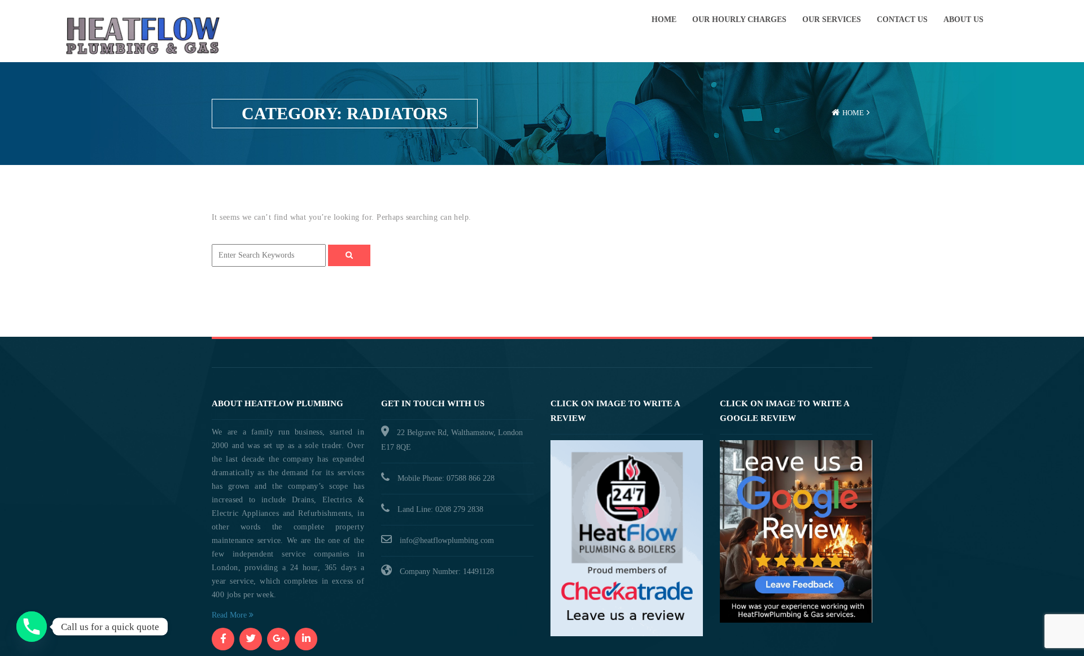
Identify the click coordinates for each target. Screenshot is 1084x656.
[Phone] (31, 626)
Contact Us (902, 19)
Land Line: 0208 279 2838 (440, 509)
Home (664, 19)
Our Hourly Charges (739, 19)
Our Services (831, 19)
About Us (963, 19)
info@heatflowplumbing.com (447, 540)
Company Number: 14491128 (447, 571)
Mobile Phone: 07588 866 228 (446, 478)
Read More (230, 615)
